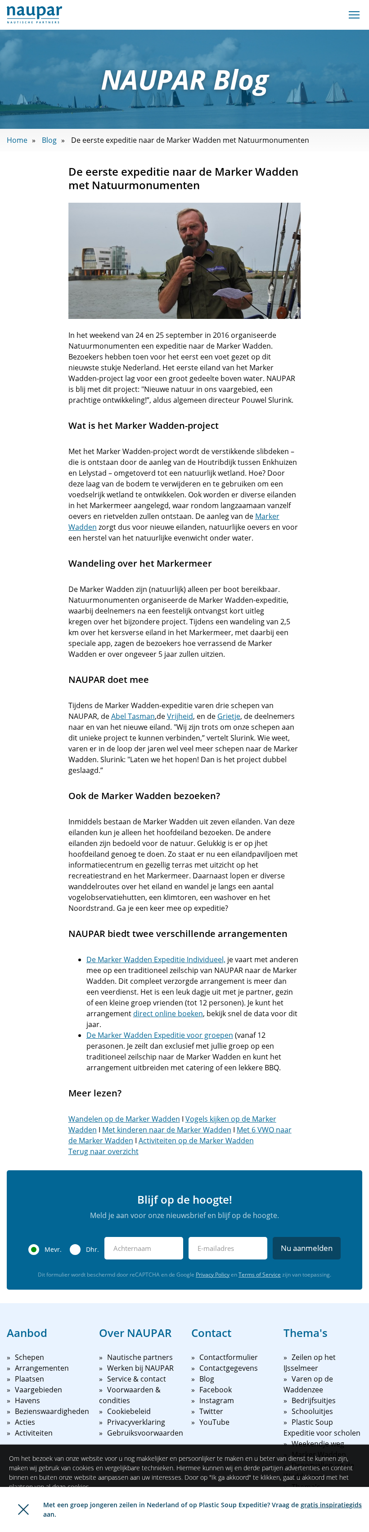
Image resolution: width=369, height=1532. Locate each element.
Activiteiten (34, 1433)
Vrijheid (180, 716)
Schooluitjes (312, 1411)
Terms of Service (259, 1274)
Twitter (211, 1411)
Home (17, 140)
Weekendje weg (318, 1444)
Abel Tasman (133, 716)
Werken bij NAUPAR (140, 1368)
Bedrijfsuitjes (314, 1400)
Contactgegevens (228, 1368)
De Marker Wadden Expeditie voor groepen (159, 1035)
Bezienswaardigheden (52, 1411)
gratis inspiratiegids (331, 1504)
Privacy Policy (213, 1274)
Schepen (29, 1357)
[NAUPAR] (34, 14)
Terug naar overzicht (103, 1151)
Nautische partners (140, 1357)
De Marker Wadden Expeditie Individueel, (155, 959)
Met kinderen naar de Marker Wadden (166, 1130)
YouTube (214, 1422)
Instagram (216, 1400)
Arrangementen (42, 1368)
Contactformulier (228, 1357)
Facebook (215, 1390)
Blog (49, 140)
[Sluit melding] (23, 1509)
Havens (27, 1400)
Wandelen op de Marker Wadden (124, 1119)
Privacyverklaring (136, 1422)
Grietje (228, 716)
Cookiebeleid (129, 1411)
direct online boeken (168, 1013)
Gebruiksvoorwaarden (145, 1433)
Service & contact (136, 1379)
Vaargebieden (38, 1390)
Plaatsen (29, 1379)
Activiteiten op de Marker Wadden (196, 1141)
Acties (25, 1422)
